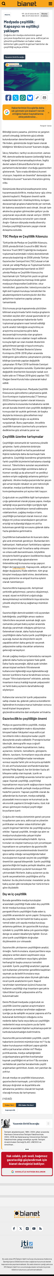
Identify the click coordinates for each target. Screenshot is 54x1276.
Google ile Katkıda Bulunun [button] (30, 1171)
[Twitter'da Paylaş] (16, 98)
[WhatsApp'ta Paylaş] (23, 98)
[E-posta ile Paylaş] (44, 98)
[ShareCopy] (37, 98)
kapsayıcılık (18, 566)
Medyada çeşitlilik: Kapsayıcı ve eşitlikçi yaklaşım (21, 26)
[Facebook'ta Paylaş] (8, 98)
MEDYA (7, 15)
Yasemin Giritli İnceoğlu (26, 1123)
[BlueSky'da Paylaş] (30, 98)
